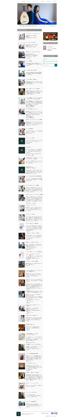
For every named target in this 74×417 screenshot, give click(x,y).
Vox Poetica (28, 26)
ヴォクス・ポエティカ (41, 26)
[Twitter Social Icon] (54, 413)
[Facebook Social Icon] (52, 413)
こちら (30, 37)
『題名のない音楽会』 (38, 72)
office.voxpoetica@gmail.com (26, 414)
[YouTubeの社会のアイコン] (56, 413)
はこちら (30, 106)
